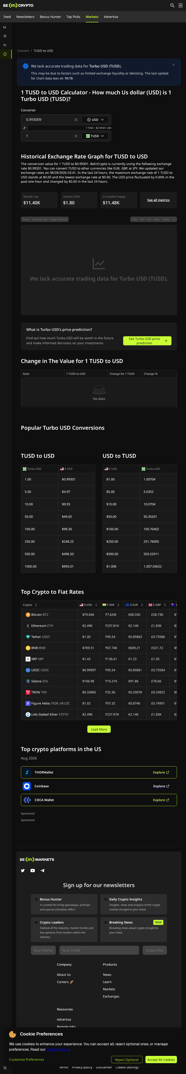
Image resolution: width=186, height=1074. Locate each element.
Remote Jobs (66, 1026)
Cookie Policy (57, 1049)
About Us (64, 974)
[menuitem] (6, 26)
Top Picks (73, 16)
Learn (107, 982)
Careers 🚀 (65, 982)
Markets (92, 16)
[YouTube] (32, 871)
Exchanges (111, 996)
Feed (7, 16)
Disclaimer (104, 1067)
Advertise (111, 16)
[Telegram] (42, 871)
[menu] (6, 40)
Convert (23, 50)
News (107, 974)
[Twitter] (22, 871)
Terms (63, 1067)
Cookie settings (127, 1067)
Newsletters (25, 16)
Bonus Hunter (50, 16)
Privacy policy (82, 1067)
